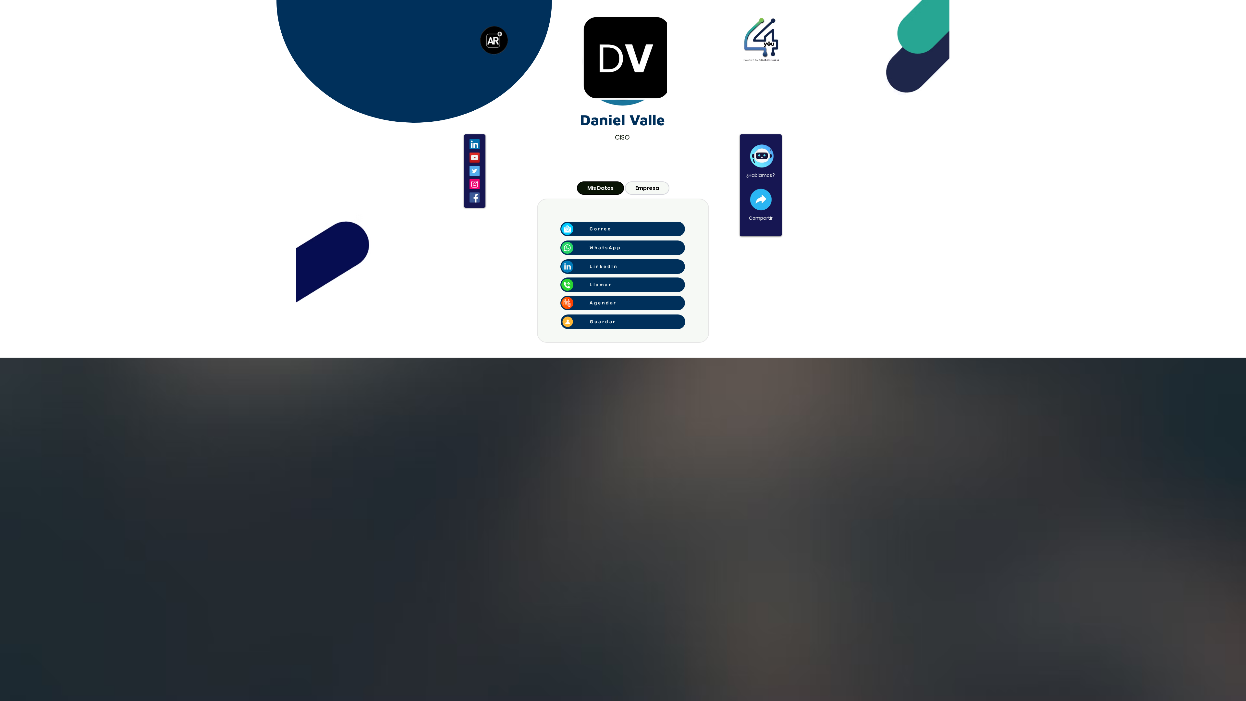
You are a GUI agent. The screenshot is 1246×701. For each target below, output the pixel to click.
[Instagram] (475, 184)
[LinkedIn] (475, 144)
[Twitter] (475, 171)
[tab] (600, 188)
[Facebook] (475, 197)
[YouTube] (475, 158)
